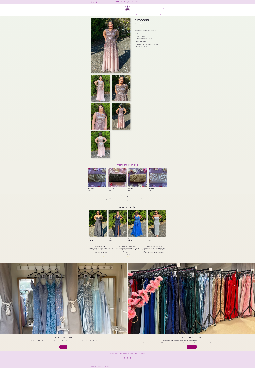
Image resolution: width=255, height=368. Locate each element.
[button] (92, 8)
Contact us (126, 353)
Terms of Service (114, 353)
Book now (63, 347)
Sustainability (133, 353)
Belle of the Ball (97, 366)
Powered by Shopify (105, 366)
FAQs (121, 353)
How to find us (141, 353)
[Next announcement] (141, 2)
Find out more (138, 31)
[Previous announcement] (113, 2)
